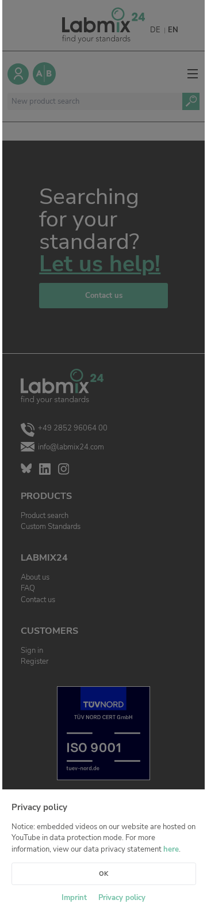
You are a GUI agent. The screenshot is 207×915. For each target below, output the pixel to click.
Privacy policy (121, 898)
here (171, 849)
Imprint (74, 898)
